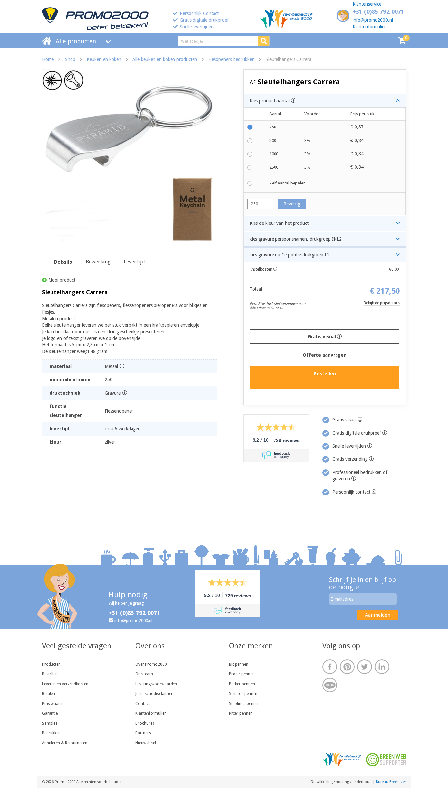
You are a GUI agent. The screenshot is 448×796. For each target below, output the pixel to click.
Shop (70, 59)
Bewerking (98, 262)
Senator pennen (243, 693)
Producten (51, 664)
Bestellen (50, 674)
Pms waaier (52, 703)
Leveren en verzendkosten (65, 684)
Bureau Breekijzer (391, 782)
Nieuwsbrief (145, 743)
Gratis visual (322, 336)
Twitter (364, 666)
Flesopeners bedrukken (231, 59)
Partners (143, 733)
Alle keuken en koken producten (164, 59)
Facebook (329, 666)
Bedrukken (51, 733)
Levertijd (134, 262)
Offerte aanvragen (325, 355)
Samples (49, 723)
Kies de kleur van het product (279, 223)
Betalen (48, 693)
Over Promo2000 (151, 664)
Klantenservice (367, 4)
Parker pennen (242, 684)
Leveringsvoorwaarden (156, 684)
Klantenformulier (369, 26)
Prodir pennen (242, 674)
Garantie (50, 713)
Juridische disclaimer (154, 693)
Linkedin (382, 666)
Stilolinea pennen (244, 703)
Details (63, 262)
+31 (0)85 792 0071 (378, 11)
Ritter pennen (241, 713)
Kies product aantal (270, 100)
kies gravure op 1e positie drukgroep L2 (290, 254)
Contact (142, 703)
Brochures (144, 723)
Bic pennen (238, 664)
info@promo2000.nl (373, 20)
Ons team (144, 674)
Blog (329, 685)
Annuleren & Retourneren (64, 743)
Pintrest (347, 666)
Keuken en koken (104, 59)
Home (48, 59)
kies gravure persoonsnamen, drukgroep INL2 (296, 239)
